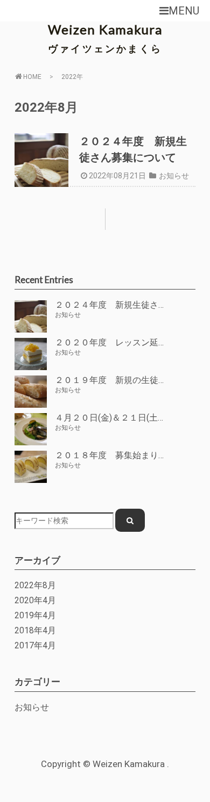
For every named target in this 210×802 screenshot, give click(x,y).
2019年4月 (35, 615)
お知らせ (174, 175)
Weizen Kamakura (105, 29)
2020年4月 (35, 600)
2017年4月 (35, 646)
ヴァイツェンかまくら (105, 48)
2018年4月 (35, 630)
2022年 (72, 77)
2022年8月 (35, 585)
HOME (32, 77)
